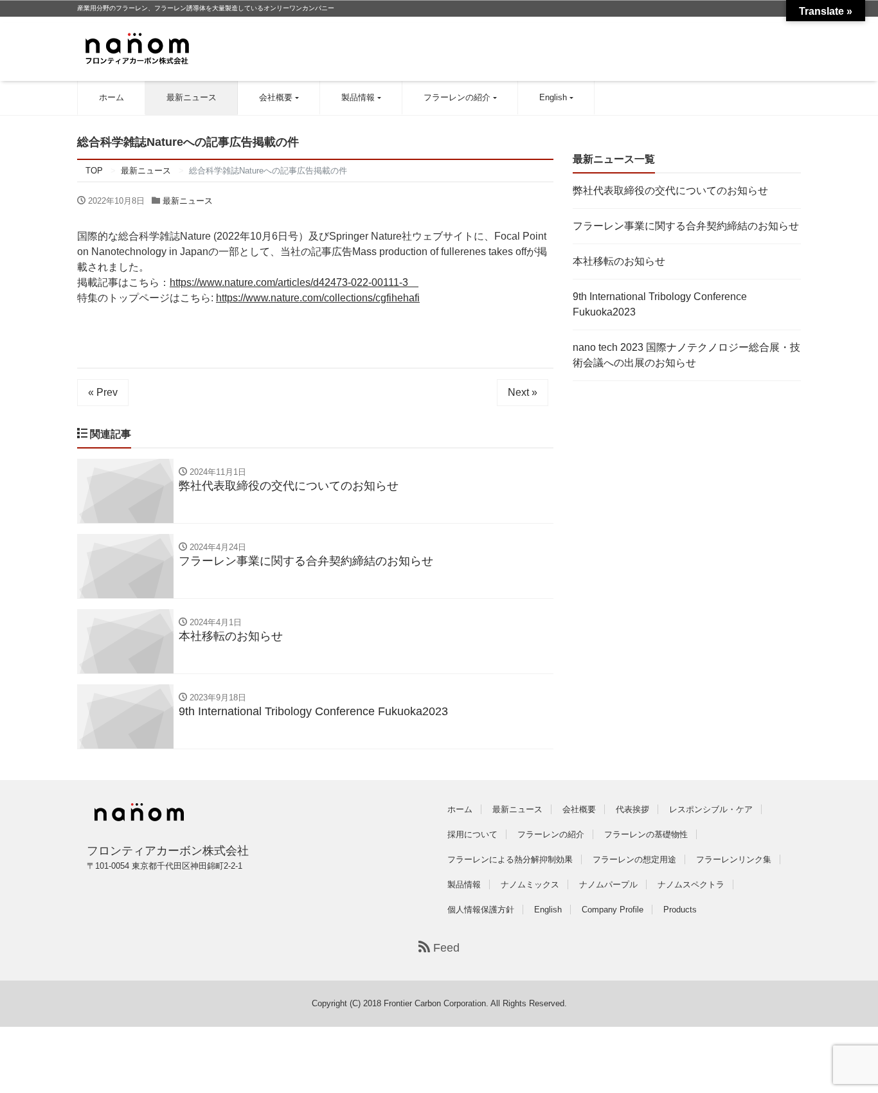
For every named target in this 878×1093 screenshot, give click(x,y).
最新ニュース (191, 97)
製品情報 (358, 97)
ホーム (111, 97)
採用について (472, 834)
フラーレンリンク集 (733, 859)
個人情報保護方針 (480, 909)
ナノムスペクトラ (691, 884)
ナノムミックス (530, 884)
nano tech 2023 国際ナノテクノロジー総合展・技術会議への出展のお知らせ (686, 355)
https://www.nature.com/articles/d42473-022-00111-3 (294, 282)
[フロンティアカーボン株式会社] (137, 47)
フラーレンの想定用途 (634, 859)
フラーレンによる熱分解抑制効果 (510, 859)
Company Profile (612, 909)
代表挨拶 (632, 809)
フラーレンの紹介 (457, 97)
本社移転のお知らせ (619, 261)
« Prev (103, 392)
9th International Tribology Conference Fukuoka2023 (660, 304)
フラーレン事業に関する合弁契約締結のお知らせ (686, 225)
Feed (445, 947)
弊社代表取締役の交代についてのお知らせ (670, 190)
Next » (522, 392)
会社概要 (275, 97)
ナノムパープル (608, 884)
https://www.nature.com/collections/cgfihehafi (318, 297)
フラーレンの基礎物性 (646, 834)
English (553, 97)
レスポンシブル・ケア (711, 809)
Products (680, 909)
